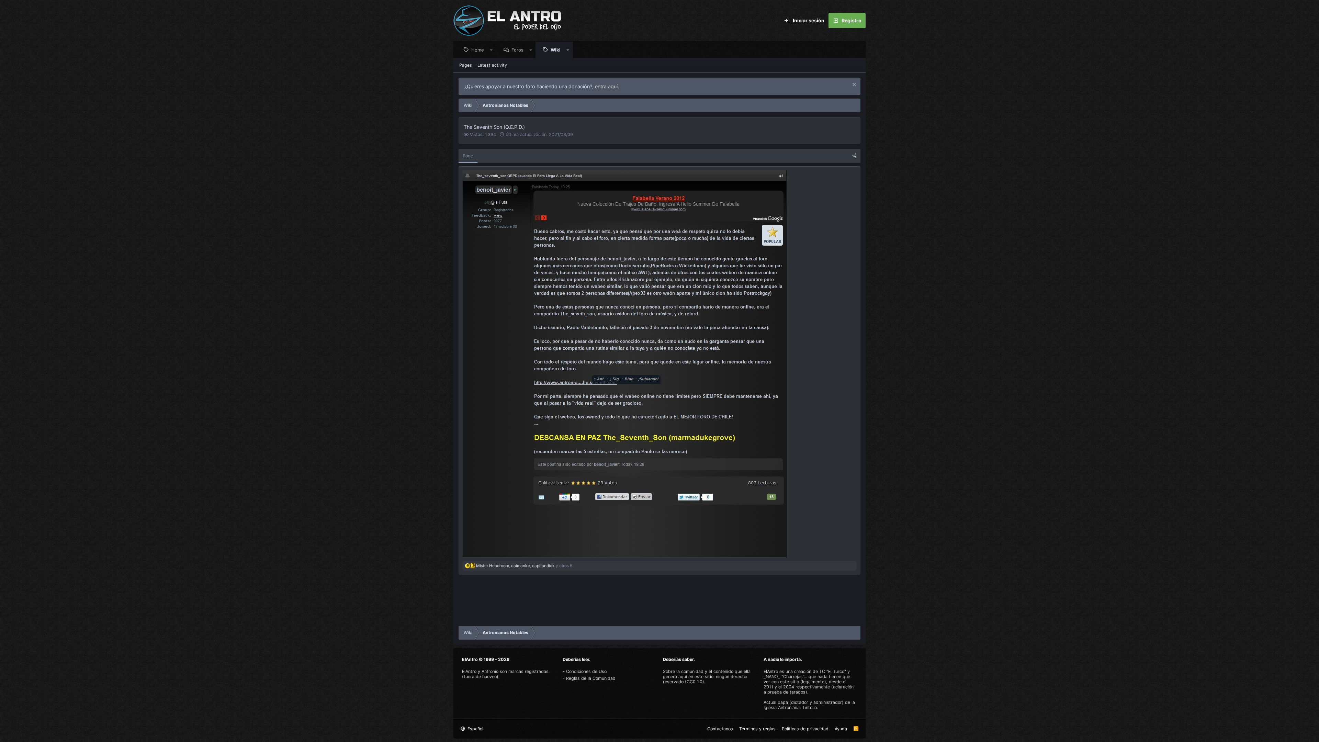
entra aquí (606, 86)
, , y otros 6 (524, 565)
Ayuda (841, 728)
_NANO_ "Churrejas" (784, 676)
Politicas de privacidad (805, 728)
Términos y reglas (757, 728)
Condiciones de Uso (586, 671)
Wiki (556, 50)
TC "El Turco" (832, 671)
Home (477, 50)
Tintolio (809, 707)
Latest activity (492, 65)
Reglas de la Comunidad (591, 678)
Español (474, 728)
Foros (517, 50)
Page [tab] (468, 155)
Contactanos (720, 728)
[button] (491, 50)
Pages (465, 65)
